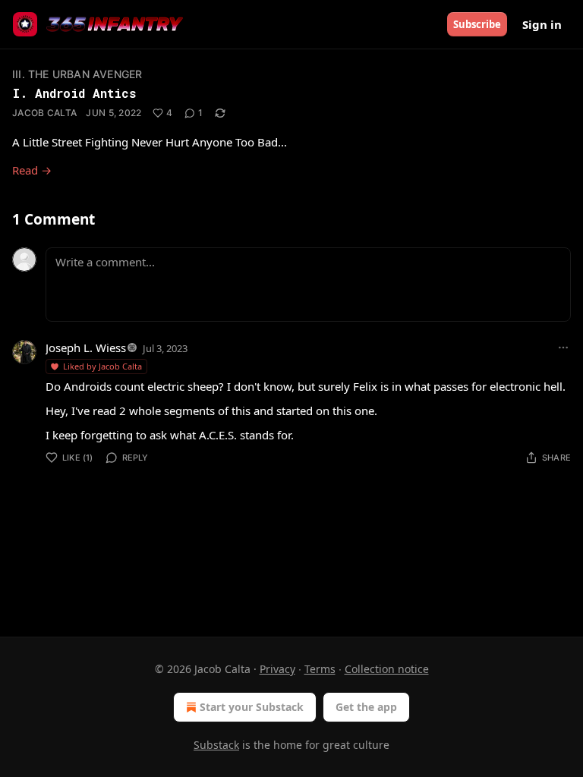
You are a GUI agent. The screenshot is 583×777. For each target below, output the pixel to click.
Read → (32, 170)
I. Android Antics (74, 93)
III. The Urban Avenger (77, 74)
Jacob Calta (44, 112)
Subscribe (477, 24)
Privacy (277, 669)
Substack (216, 745)
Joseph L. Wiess (86, 347)
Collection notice (387, 669)
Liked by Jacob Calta (102, 366)
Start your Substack (252, 707)
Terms (320, 669)
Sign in (542, 24)
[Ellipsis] (563, 347)
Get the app (366, 707)
